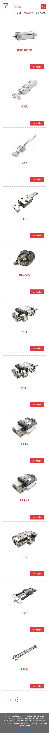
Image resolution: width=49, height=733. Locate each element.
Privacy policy (10, 716)
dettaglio (37, 66)
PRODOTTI (28, 13)
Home (18, 13)
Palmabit (42, 720)
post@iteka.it (34, 718)
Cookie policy (21, 716)
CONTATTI (40, 13)
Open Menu (5, 5)
